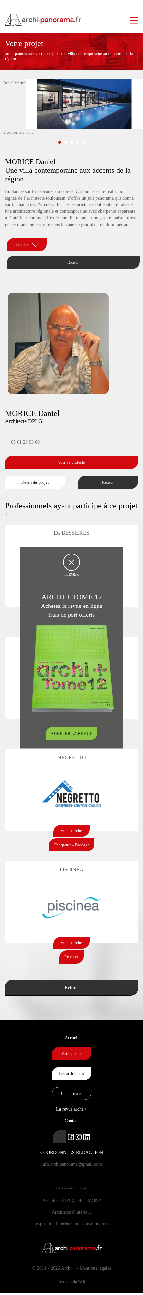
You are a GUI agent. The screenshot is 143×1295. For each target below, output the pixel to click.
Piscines (71, 957)
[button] (59, 142)
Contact (72, 1120)
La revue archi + (71, 1109)
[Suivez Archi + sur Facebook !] (71, 1136)
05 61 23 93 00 (25, 442)
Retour (73, 262)
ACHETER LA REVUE (71, 733)
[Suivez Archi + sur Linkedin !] (59, 1136)
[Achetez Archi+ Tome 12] (72, 668)
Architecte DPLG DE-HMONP (71, 1200)
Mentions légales (95, 1268)
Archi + (68, 1268)
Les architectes (71, 1073)
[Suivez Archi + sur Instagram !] (78, 1136)
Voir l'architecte (71, 462)
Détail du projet (35, 482)
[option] (71, 115)
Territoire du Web (71, 1281)
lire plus (21, 244)
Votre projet (71, 1053)
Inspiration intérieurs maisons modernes (71, 1223)
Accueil (72, 1037)
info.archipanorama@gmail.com (71, 1164)
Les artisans (71, 1094)
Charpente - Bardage (71, 845)
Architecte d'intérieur (71, 1212)
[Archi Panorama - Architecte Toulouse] (71, 17)
